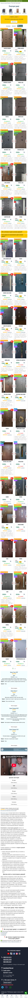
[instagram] (17, 954)
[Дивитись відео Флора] (12, 478)
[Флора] (7, 486)
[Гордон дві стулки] (7, 451)
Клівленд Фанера (7, 82)
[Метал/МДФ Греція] (20, 418)
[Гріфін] (20, 206)
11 (7, 366)
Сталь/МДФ (20, 461)
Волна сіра (7, 360)
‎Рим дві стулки (7, 394)
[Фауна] (7, 418)
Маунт (20, 258)
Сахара (7, 659)
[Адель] (20, 581)
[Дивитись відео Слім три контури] (12, 307)
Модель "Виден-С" (14, 691)
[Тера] (20, 614)
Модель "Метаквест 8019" (14, 708)
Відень (7, 624)
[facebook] (14, 954)
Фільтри (21, 25)
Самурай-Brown (7, 48)
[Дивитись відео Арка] (12, 540)
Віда (7, 524)
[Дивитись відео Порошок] (25, 307)
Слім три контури (7, 326)
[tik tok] (11, 954)
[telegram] (3, 987)
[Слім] (7, 581)
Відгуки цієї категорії (11, 810)
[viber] (7, 987)
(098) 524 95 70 (14, 21)
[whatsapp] (11, 987)
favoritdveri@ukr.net (8, 968)
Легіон (20, 497)
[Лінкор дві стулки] (7, 282)
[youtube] (8, 954)
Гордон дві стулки (7, 461)
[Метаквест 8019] (20, 139)
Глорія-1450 (20, 82)
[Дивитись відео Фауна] (12, 410)
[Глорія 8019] (20, 106)
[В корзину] (10, 50)
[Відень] (7, 614)
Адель (20, 591)
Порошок (21, 326)
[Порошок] (20, 315)
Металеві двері (4, 812)
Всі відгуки (3, 810)
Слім (7, 591)
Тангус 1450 (20, 182)
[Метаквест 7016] (7, 139)
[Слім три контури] (7, 315)
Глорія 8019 (20, 116)
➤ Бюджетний (4, 932)
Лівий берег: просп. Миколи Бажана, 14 (11, 941)
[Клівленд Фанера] (7, 72)
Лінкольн (21, 293)
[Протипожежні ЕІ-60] (20, 648)
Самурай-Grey (7, 217)
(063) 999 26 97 (7, 962)
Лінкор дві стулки (7, 293)
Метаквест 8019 (21, 149)
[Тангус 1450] (20, 172)
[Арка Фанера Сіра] (7, 248)
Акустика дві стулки (20, 394)
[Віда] (7, 514)
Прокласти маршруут (7, 982)
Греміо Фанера (21, 48)
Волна (20, 558)
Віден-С (7, 116)
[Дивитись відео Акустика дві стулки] (25, 376)
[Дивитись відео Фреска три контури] (25, 342)
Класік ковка (21, 524)
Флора (7, 497)
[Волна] (20, 548)
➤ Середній (3, 933)
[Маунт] (20, 248)
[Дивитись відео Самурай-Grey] (12, 198)
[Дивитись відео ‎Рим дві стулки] (12, 376)
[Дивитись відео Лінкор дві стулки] (12, 274)
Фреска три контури (20, 360)
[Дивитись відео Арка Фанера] (12, 164)
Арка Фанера (7, 182)
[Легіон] (20, 486)
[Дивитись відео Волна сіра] (12, 342)
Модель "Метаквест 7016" (14, 729)
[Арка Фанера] (7, 172)
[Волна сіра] (7, 349)
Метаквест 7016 (7, 149)
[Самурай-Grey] (7, 206)
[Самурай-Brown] (7, 37)
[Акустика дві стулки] (20, 383)
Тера (21, 624)
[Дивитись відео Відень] (12, 606)
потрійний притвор (11, 13)
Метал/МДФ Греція (21, 428)
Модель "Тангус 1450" (14, 672)
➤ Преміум (3, 935)
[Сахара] (7, 648)
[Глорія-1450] (20, 72)
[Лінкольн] (20, 282)
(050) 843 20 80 (7, 959)
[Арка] (7, 548)
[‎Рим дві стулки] (7, 383)
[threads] (19, 954)
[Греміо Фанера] (20, 37)
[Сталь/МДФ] (20, 451)
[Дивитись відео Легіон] (25, 478)
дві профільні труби (4, 13)
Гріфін (20, 217)
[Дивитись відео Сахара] (12, 640)
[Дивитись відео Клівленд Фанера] (12, 64)
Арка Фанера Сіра (7, 258)
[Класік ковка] (20, 514)
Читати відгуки (14, 688)
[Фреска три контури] (20, 349)
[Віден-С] (7, 106)
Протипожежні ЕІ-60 (20, 659)
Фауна (7, 428)
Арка (7, 558)
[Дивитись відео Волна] (25, 540)
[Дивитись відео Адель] (25, 573)
